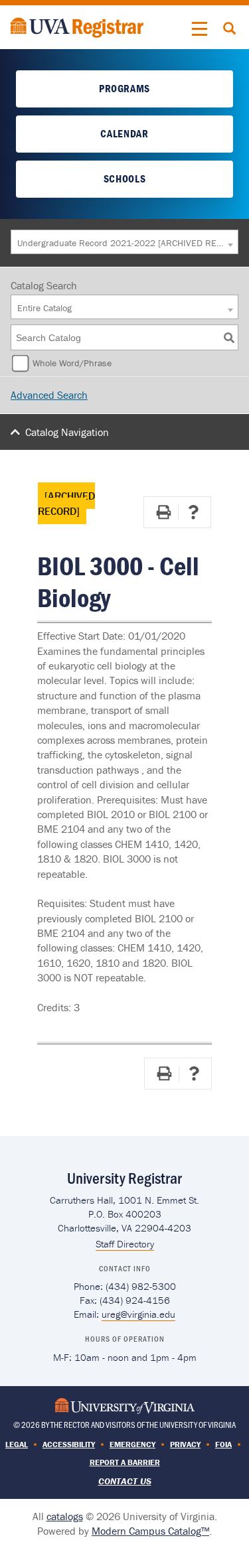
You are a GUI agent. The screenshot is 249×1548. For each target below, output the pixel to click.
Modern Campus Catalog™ (150, 1530)
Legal (16, 1444)
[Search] (229, 337)
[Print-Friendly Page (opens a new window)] (163, 512)
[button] (200, 29)
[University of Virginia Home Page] (125, 1404)
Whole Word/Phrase (72, 363)
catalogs (64, 1516)
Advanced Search (49, 394)
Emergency (132, 1444)
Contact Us (124, 1481)
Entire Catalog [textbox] (44, 308)
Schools (124, 178)
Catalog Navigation (67, 432)
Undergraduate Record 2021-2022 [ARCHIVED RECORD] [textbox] (120, 243)
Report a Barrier (125, 1462)
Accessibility (68, 1444)
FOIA (223, 1444)
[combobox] (124, 242)
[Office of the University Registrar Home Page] (77, 26)
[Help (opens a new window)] (193, 512)
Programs (124, 88)
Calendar (124, 133)
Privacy (185, 1444)
